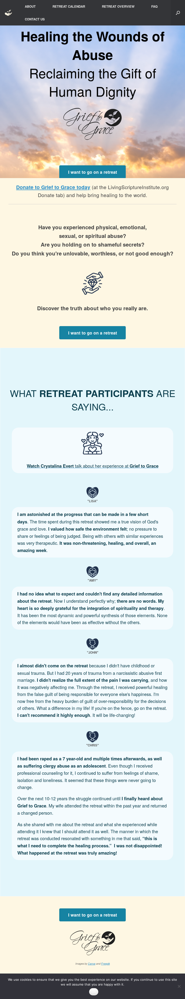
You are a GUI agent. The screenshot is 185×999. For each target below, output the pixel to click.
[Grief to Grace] (9, 13)
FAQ (154, 6)
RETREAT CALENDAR (69, 6)
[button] (178, 12)
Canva (91, 963)
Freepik (105, 963)
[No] (179, 986)
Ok (94, 992)
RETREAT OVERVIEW (118, 6)
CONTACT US (35, 19)
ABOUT (30, 6)
